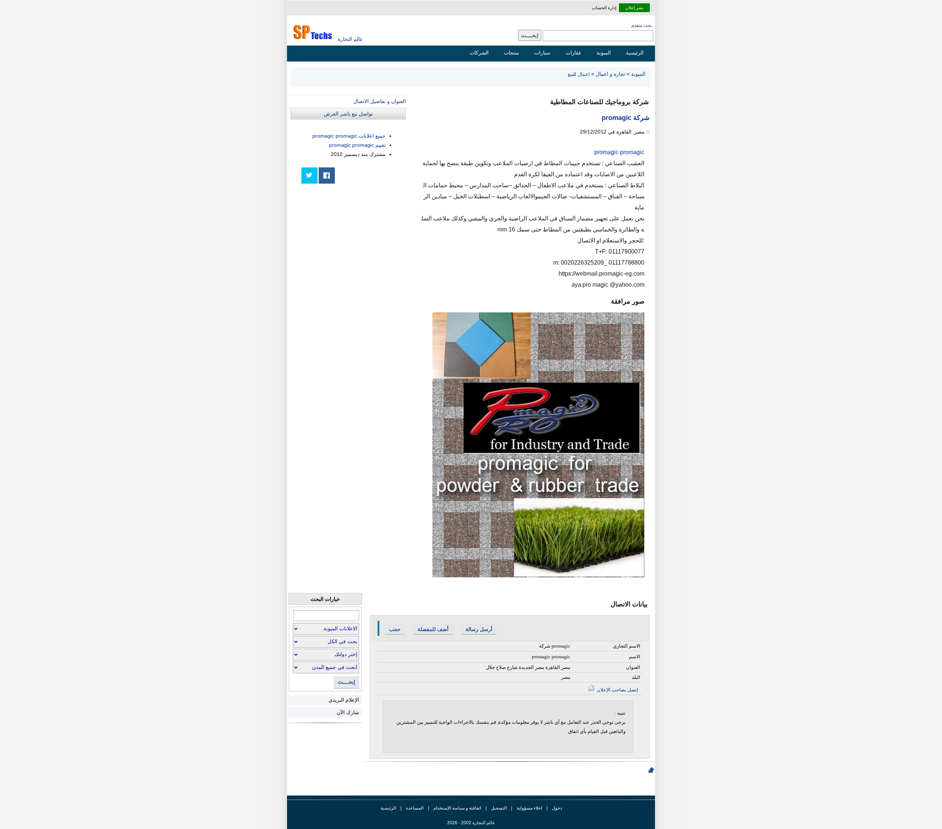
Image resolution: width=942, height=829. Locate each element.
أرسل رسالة (478, 629)
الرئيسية (635, 53)
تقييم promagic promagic (357, 145)
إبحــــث (346, 682)
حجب (395, 629)
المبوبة (603, 53)
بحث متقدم (641, 25)
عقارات (573, 53)
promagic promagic (619, 152)
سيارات (542, 53)
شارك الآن (348, 712)
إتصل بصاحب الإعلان (617, 689)
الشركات (479, 53)
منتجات (511, 53)
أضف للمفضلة (433, 629)
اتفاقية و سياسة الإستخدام (456, 808)
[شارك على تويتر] (309, 175)
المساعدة (415, 808)
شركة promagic (625, 117)
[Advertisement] (350, 240)
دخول (557, 808)
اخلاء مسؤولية (529, 808)
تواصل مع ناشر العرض (348, 114)
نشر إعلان (634, 7)
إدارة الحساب (604, 7)
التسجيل (499, 808)
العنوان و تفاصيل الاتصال (379, 101)
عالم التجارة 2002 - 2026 (471, 822)
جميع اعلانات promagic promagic (349, 136)
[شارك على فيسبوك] (327, 175)
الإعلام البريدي (344, 700)
